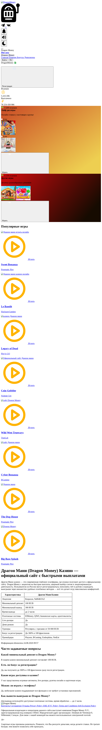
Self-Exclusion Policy (87, 706)
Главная (5, 57)
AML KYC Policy (51, 706)
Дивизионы (29, 57)
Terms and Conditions (68, 706)
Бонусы (20, 57)
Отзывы (26, 706)
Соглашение (16, 706)
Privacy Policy (36, 706)
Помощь (13, 57)
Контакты (5, 706)
